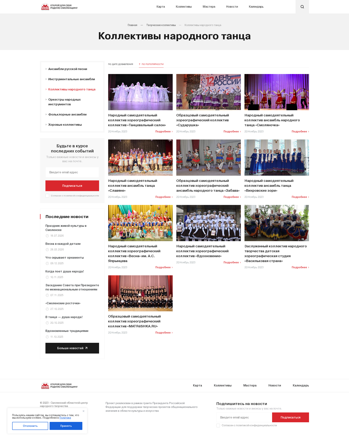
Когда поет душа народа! (64, 271)
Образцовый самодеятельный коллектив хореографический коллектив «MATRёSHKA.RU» (134, 321)
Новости (232, 6)
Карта (161, 6)
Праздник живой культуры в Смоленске (66, 228)
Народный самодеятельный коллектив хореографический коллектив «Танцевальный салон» (137, 120)
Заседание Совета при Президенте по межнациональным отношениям (72, 287)
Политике (65, 417)
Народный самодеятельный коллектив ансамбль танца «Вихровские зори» (269, 186)
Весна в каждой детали (63, 244)
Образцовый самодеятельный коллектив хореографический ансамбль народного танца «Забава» (208, 186)
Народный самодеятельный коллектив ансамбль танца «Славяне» (132, 186)
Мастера (209, 6)
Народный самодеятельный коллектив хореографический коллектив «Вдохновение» (202, 251)
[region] (47, 421)
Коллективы (184, 6)
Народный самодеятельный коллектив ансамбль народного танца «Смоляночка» (272, 120)
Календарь (256, 6)
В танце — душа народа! (64, 317)
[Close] (83, 411)
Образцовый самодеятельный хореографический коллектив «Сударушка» (202, 120)
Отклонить (30, 425)
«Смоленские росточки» (63, 303)
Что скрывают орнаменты (64, 257)
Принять (66, 425)
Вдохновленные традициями (66, 331)
